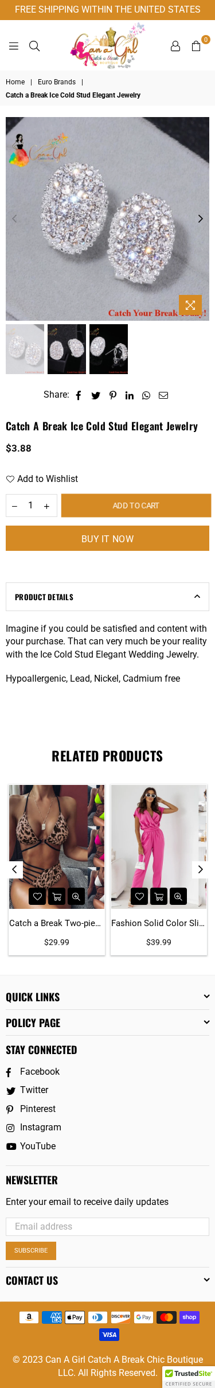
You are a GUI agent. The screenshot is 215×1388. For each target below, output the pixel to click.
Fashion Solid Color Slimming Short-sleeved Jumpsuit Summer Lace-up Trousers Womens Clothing (158, 923)
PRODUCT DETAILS (44, 596)
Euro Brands (57, 82)
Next (200, 219)
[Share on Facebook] (79, 394)
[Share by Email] (164, 394)
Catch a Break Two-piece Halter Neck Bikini (56, 923)
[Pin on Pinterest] (113, 394)
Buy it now (107, 539)
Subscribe (31, 1250)
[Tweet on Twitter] (96, 394)
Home (15, 82)
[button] (188, 1377)
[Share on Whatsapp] (146, 394)
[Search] (34, 45)
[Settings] (175, 45)
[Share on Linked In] (130, 394)
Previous (14, 219)
